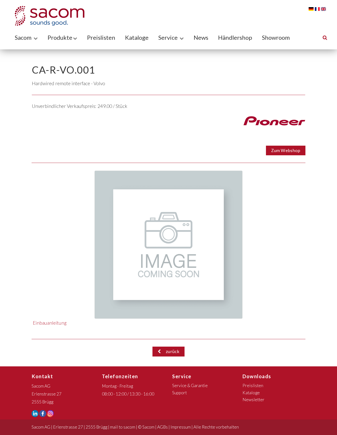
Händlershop (235, 37)
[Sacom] (47, 16)
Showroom (276, 37)
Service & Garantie (190, 385)
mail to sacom (122, 427)
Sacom (24, 37)
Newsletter (253, 399)
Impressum (180, 427)
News (201, 37)
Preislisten (101, 37)
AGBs (162, 427)
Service (168, 37)
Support (179, 392)
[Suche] (325, 37)
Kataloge (137, 37)
